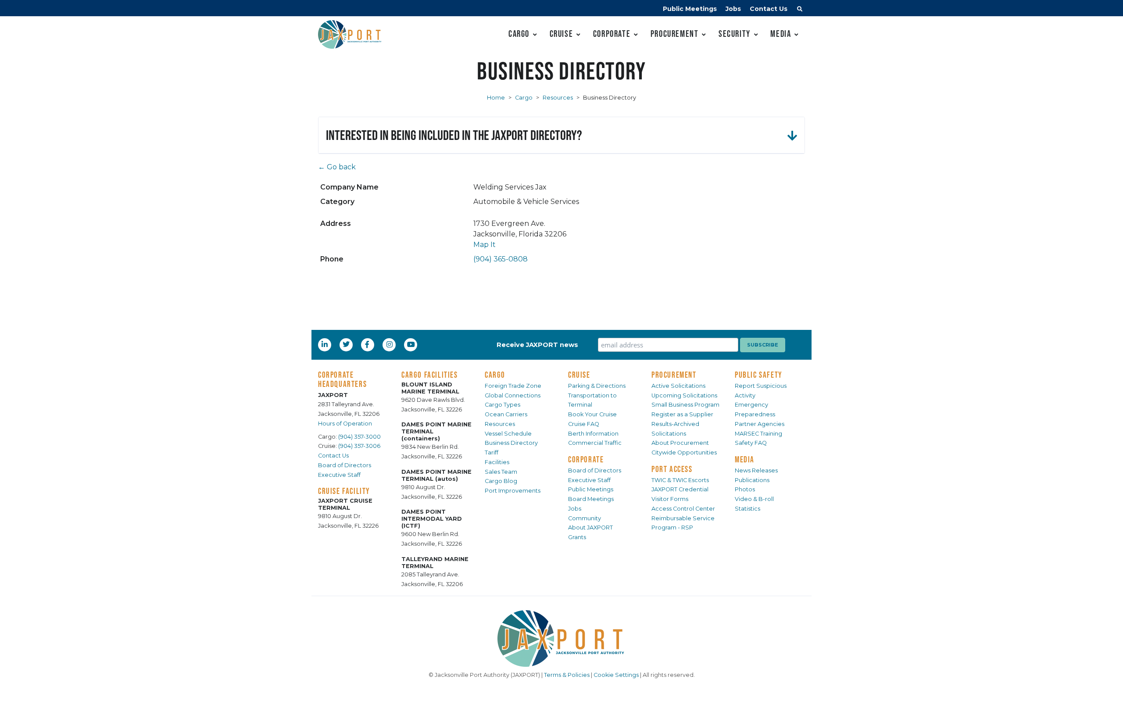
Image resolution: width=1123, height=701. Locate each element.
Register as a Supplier (682, 414)
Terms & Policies (567, 675)
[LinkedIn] (325, 344)
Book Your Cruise (592, 414)
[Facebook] (367, 344)
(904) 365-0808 (500, 259)
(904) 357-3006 (359, 446)
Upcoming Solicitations (684, 395)
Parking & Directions (597, 386)
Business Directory (511, 443)
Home (496, 97)
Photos (745, 489)
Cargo (518, 34)
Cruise (561, 34)
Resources (558, 97)
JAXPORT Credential (679, 489)
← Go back (337, 167)
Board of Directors (344, 465)
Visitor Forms (669, 499)
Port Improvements (512, 490)
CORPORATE (586, 459)
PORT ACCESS (672, 469)
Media (780, 34)
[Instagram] (390, 344)
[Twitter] (347, 344)
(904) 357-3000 (359, 436)
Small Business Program (685, 404)
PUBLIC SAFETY (759, 374)
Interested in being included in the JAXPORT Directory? (454, 135)
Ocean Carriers (506, 414)
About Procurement (680, 443)
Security (735, 34)
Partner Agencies (759, 424)
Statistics (747, 508)
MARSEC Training (758, 433)
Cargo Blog (501, 481)
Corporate (611, 34)
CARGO (495, 374)
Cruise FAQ (583, 424)
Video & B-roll (754, 499)
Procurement (675, 34)
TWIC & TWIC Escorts (680, 480)
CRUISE (579, 374)
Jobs (733, 9)
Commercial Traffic (595, 443)
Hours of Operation (345, 423)
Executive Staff (339, 475)
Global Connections (512, 395)
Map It (484, 244)
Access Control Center (683, 508)
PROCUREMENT (674, 374)
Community (584, 518)
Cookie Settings (616, 675)
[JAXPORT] (561, 638)
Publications (752, 480)
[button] (799, 10)
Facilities (497, 462)
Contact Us (768, 9)
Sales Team (501, 472)
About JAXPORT (590, 527)
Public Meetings (690, 9)
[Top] (1107, 685)
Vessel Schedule (508, 433)
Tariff (491, 452)
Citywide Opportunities (684, 452)
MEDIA (745, 459)
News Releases (756, 470)
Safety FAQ (751, 443)
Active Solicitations (678, 386)
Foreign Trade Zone (513, 386)
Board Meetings (591, 499)
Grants (577, 537)
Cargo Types (502, 404)
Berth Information (593, 433)
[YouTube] (412, 344)
